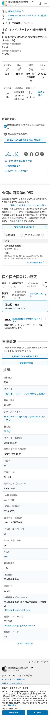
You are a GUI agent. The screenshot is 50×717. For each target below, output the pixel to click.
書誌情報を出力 (13, 165)
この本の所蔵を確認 (33, 262)
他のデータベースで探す (17, 171)
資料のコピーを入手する (12, 683)
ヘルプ (18, 220)
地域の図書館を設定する (24, 226)
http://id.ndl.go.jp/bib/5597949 (19, 625)
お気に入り (8, 156)
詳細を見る (41, 93)
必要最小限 (13, 712)
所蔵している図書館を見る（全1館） (25, 139)
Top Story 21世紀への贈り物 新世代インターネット (24, 418)
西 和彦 (7, 431)
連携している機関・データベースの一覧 (27, 205)
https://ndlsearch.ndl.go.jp (17, 609)
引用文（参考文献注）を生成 (19, 161)
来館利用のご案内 (36, 295)
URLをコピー (17, 156)
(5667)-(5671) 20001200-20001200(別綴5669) (27, 17)
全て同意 (37, 712)
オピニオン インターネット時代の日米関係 (24, 393)
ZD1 (6, 556)
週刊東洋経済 (14, 11)
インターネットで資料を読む (14, 679)
